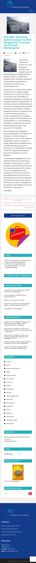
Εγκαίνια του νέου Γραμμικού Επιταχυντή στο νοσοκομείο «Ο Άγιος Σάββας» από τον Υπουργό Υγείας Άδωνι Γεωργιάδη (17, 323)
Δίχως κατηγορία (11, 375)
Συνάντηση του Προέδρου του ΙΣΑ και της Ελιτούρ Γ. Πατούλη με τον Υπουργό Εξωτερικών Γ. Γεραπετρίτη (18, 330)
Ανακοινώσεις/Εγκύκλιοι (13, 368)
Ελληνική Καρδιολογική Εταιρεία (10, 526)
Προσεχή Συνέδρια (11, 420)
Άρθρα (8, 372)
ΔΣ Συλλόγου (10, 379)
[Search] (30, 493)
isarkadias (19, 53)
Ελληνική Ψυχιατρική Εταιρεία (9, 529)
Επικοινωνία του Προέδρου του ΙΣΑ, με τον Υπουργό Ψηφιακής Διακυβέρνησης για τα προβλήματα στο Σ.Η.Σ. (16, 336)
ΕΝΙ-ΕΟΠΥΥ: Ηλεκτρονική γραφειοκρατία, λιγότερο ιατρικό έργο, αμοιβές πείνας (16, 347)
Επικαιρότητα (7, 55)
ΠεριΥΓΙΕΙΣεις (10, 416)
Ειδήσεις (27, 53)
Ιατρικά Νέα (9, 399)
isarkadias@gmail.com (10, 441)
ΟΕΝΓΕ (8, 410)
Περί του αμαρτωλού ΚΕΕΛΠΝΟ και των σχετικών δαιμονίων (15, 296)
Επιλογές (8, 392)
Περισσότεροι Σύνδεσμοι (8, 535)
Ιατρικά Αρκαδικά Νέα (12, 396)
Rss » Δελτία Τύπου (13, 317)
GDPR (8, 365)
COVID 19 (9, 361)
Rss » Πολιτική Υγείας (14, 285)
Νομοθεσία (9, 406)
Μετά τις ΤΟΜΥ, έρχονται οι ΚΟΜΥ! (14, 300)
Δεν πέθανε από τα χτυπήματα (12, 308)
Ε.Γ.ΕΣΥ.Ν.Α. (9, 382)
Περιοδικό (9, 413)
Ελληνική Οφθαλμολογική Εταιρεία (11, 532)
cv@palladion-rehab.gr (11, 267)
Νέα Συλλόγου (10, 403)
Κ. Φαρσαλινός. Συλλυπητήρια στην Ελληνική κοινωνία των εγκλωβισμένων (17, 291)
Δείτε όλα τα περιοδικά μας (11, 481)
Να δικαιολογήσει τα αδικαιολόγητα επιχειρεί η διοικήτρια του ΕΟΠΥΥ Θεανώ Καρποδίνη (17, 342)
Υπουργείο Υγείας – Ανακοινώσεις (18, 275)
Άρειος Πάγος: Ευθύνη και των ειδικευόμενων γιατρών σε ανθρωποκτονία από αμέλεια (17, 304)
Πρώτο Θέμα (9, 423)
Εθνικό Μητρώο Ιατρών (18, 215)
